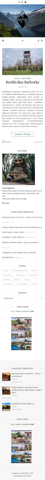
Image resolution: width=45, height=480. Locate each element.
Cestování (26, 78)
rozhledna (33, 275)
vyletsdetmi (22, 284)
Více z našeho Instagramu (21, 311)
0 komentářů (38, 142)
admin (8, 142)
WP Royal (28, 476)
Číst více (5, 203)
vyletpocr (8, 284)
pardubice (8, 275)
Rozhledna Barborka (22, 82)
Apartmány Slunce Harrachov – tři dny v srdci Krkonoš (22, 217)
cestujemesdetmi (20, 270)
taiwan (7, 279)
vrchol (17, 279)
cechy (6, 270)
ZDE (32, 311)
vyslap (34, 284)
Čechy (17, 78)
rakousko (20, 275)
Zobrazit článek (22, 134)
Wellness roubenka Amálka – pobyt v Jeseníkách (20, 242)
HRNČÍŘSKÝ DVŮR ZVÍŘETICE (13, 237)
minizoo (34, 270)
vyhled (27, 279)
